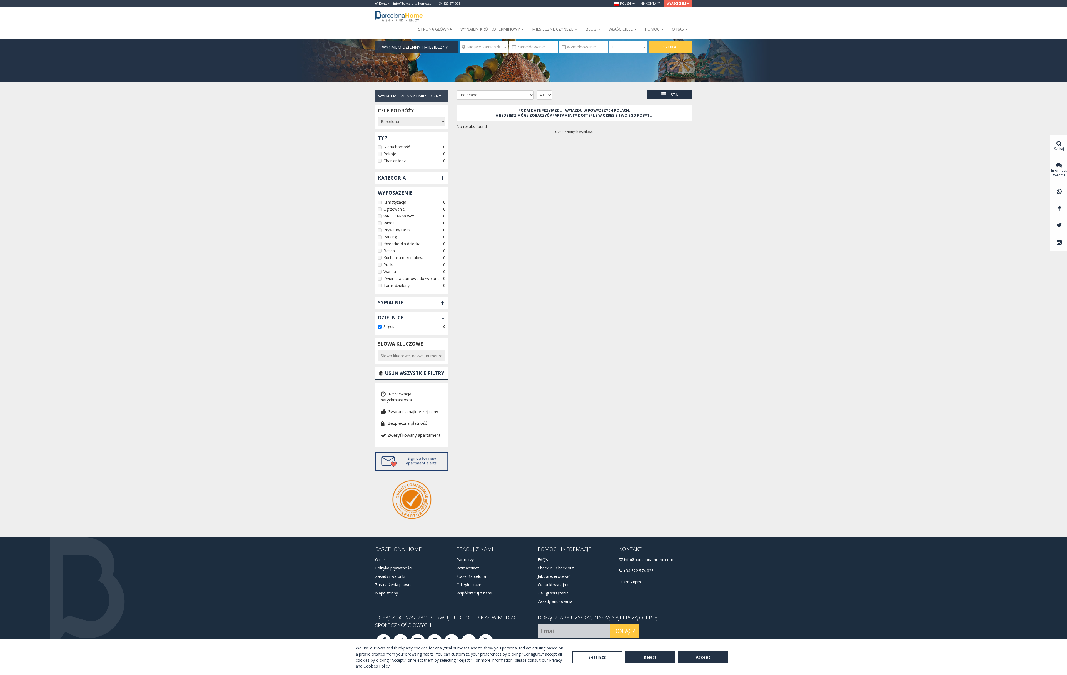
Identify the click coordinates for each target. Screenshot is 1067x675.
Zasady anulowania (555, 601)
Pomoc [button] (653, 29)
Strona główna (435, 29)
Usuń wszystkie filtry (414, 373)
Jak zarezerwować (554, 576)
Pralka (389, 264)
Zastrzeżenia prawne (394, 584)
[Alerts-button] (411, 461)
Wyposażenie (395, 193)
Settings (597, 657)
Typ (382, 138)
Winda (389, 223)
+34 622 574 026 (638, 570)
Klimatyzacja (394, 202)
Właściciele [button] (676, 3)
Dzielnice (390, 317)
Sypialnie (390, 302)
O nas (380, 559)
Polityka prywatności (393, 568)
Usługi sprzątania (553, 593)
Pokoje (389, 153)
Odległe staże (469, 584)
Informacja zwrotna (1059, 173)
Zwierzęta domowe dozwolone (411, 278)
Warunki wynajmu (554, 584)
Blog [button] (591, 29)
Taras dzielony (396, 285)
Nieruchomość (396, 146)
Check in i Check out (556, 568)
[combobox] (484, 47)
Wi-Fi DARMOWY (398, 216)
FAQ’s (543, 559)
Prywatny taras (396, 229)
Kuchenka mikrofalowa (404, 257)
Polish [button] (625, 3)
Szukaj (670, 46)
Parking (390, 236)
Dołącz (624, 631)
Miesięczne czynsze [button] (553, 29)
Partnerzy (465, 559)
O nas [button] (678, 29)
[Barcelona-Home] (399, 12)
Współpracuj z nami (474, 593)
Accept (703, 657)
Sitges (388, 326)
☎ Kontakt (650, 3)
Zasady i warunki (390, 576)
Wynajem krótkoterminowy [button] (490, 29)
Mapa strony (386, 593)
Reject (650, 657)
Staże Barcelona (471, 576)
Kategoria (392, 178)
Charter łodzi (395, 160)
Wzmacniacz (468, 568)
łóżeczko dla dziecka (401, 243)
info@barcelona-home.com (648, 559)
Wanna (389, 271)
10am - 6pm (630, 581)
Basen (389, 250)
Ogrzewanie (394, 209)
